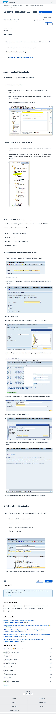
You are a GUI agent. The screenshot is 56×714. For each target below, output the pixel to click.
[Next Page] (29, 613)
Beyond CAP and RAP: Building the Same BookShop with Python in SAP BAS (23, 639)
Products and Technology (16, 5)
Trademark (14, 706)
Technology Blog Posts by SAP (13, 627)
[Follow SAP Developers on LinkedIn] (32, 693)
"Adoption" (44, 606)
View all (5, 685)
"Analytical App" (32, 608)
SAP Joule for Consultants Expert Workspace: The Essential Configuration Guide (24, 630)
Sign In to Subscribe (45, 12)
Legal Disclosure (42, 702)
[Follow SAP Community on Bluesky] (26, 693)
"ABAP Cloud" (9, 606)
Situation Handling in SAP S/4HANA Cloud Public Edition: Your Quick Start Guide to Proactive (27, 634)
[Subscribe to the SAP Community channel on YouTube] (29, 693)
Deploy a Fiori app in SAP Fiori (20, 12)
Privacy (14, 698)
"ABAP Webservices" (19, 606)
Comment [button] (48, 581)
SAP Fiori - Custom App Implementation (21, 57)
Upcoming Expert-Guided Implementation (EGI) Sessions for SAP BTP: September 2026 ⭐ (27, 625)
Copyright (14, 702)
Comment (8, 595)
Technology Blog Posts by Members (36, 5)
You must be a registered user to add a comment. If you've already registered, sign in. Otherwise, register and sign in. (27, 591)
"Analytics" (40, 608)
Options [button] (39, 14)
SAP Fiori (6, 30)
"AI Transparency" (18, 608)
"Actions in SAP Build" (35, 606)
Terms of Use (42, 698)
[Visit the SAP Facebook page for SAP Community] (24, 693)
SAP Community (7, 5)
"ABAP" (27, 606)
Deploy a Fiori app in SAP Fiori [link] (11, 7)
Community (12, 2)
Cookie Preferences (14, 710)
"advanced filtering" (8, 608)
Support (42, 706)
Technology (25, 5)
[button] (46, 24)
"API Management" (8, 611)
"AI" (25, 608)
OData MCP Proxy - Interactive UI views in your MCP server (19, 620)
